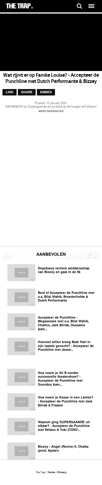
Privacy (61, 472)
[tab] (9, 92)
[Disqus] (51, 181)
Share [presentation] (26, 92)
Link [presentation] (9, 92)
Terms (51, 472)
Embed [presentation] (46, 92)
